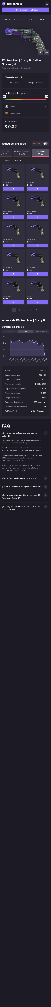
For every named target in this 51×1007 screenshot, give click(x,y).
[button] (25, 106)
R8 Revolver (24, 20)
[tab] (10, 331)
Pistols (14, 20)
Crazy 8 (33, 20)
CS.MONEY (6, 20)
